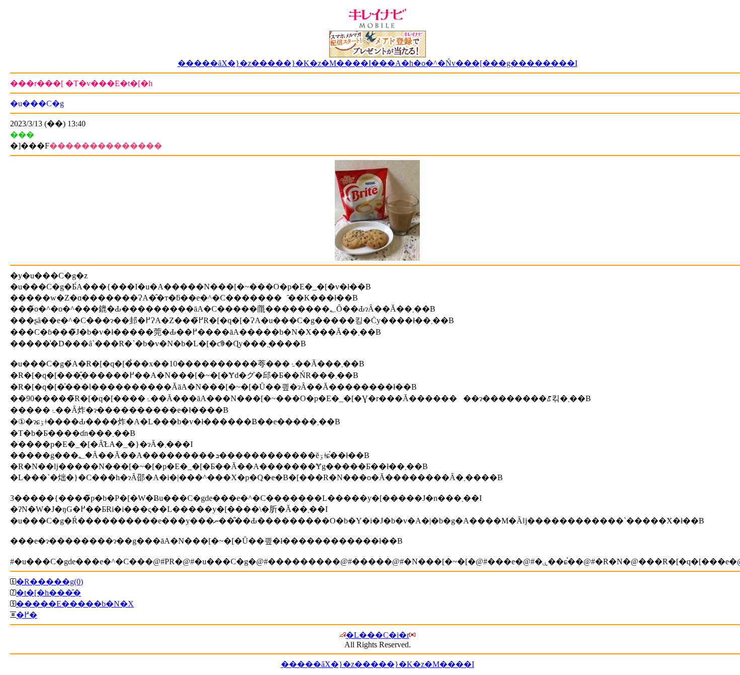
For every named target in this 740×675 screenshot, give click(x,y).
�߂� (26, 615)
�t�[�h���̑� (48, 592)
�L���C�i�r (377, 635)
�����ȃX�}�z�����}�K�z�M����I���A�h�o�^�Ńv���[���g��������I (377, 63)
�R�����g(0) (49, 581)
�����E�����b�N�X (75, 603)
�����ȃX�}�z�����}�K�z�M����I (377, 664)
